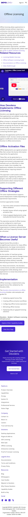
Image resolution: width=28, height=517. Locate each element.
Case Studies (5, 480)
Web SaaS (4, 443)
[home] (6, 2)
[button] (26, 3)
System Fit (4, 399)
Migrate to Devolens (7, 483)
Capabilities (5, 393)
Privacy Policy (5, 466)
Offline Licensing (6, 446)
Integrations (5, 402)
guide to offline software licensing (14, 50)
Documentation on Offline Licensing (14, 63)
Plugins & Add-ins (6, 436)
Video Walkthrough (9, 66)
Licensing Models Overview (11, 57)
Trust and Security (7, 426)
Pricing (3, 396)
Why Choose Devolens (8, 486)
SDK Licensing (5, 439)
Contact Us (4, 416)
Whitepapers (5, 477)
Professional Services (8, 405)
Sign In (21, 3)
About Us (4, 419)
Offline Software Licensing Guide (13, 60)
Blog (2, 474)
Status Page (5, 408)
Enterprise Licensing (7, 449)
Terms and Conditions (8, 463)
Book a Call (14, 373)
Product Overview (7, 390)
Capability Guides (6, 489)
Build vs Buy (5, 492)
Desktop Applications (8, 433)
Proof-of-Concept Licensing (10, 452)
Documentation (6, 460)
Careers (3, 423)
